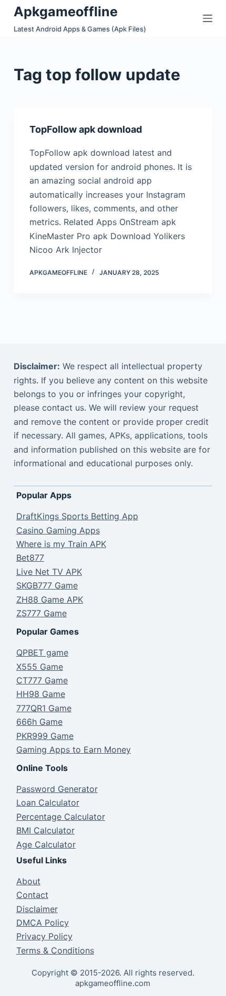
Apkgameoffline (66, 11)
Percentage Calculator (60, 816)
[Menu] (207, 18)
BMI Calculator (45, 830)
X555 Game (39, 666)
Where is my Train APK (61, 544)
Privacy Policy (44, 936)
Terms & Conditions (55, 950)
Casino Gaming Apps (58, 530)
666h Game (39, 721)
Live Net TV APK (49, 571)
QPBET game (42, 652)
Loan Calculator (47, 802)
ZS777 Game (41, 613)
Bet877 (30, 557)
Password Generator (57, 789)
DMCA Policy (42, 922)
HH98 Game (40, 694)
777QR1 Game (43, 708)
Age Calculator (46, 844)
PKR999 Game (45, 736)
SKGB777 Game (47, 585)
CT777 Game (42, 680)
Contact (32, 895)
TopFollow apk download (85, 129)
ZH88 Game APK (49, 599)
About (28, 881)
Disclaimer (37, 909)
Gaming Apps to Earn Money (73, 749)
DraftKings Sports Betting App (77, 516)
